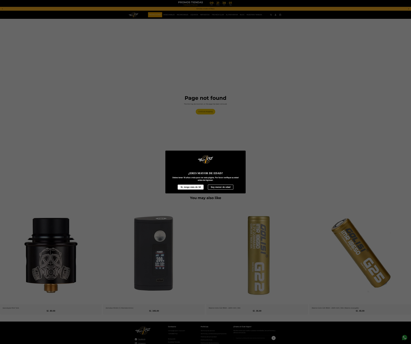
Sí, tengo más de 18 (191, 187)
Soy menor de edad (220, 187)
